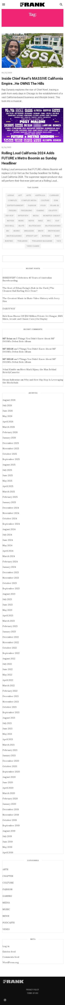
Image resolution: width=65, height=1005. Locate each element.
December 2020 (11, 760)
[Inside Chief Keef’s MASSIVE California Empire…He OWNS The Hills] (32, 50)
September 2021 (11, 712)
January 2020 (9, 804)
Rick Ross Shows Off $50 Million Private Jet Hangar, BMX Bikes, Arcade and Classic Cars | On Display (33, 317)
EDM (56, 200)
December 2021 (11, 696)
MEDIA (6, 902)
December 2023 (11, 572)
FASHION (7, 889)
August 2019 (9, 830)
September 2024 (11, 523)
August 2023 (9, 593)
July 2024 (7, 534)
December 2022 (11, 637)
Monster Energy (51, 215)
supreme (46, 236)
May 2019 (7, 847)
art (20, 195)
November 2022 (11, 642)
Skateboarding (53, 226)
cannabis (54, 195)
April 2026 (8, 421)
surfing (9, 241)
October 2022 (10, 647)
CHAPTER (8, 876)
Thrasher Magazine (42, 241)
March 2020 (9, 793)
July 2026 (7, 405)
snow (41, 231)
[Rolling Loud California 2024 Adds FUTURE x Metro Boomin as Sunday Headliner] (32, 125)
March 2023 (9, 620)
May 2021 (7, 734)
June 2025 (8, 475)
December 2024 (11, 507)
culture (45, 200)
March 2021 (9, 744)
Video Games (33, 246)
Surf (57, 236)
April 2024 (8, 550)
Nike (40, 221)
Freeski (12, 210)
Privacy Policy (32, 989)
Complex (12, 200)
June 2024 (8, 540)
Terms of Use (32, 993)
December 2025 (11, 443)
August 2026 (9, 400)
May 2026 (7, 416)
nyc (49, 221)
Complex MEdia (28, 200)
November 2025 (11, 448)
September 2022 (11, 653)
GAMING (7, 896)
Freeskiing (26, 210)
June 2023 (8, 604)
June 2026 (8, 410)
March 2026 (9, 427)
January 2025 (9, 502)
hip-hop (9, 215)
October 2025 (10, 453)
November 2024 (11, 513)
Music (21, 221)
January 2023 (9, 631)
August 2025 (9, 464)
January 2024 (9, 567)
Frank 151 (54, 205)
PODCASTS (9, 922)
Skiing (16, 231)
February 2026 (10, 432)
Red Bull (9, 226)
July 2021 (7, 723)
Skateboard (35, 226)
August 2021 (9, 717)
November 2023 (11, 577)
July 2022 (7, 664)
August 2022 (9, 658)
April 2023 (8, 615)
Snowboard (54, 231)
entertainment (15, 205)
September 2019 (11, 825)
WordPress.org (11, 962)
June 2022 (8, 669)
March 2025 (9, 491)
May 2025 (7, 480)
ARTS (5, 869)
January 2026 (9, 437)
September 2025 (11, 459)
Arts (28, 195)
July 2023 (7, 599)
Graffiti (52, 210)
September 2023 (11, 588)
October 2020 (10, 766)
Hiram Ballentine (11, 379)
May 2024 (7, 545)
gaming (40, 210)
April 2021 (8, 739)
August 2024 (9, 529)
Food (43, 205)
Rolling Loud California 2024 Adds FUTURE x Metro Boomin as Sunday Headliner (29, 158)
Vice (59, 241)
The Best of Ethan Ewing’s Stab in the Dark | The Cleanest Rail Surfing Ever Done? (28, 289)
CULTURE (8, 882)
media (36, 215)
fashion (32, 205)
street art (31, 236)
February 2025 (10, 497)
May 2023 (7, 610)
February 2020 (10, 798)
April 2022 (8, 680)
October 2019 (10, 820)
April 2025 (8, 486)
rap (57, 221)
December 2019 (11, 809)
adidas (10, 195)
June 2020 (8, 782)
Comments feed (11, 957)
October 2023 (10, 583)
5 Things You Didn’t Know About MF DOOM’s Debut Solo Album (29, 340)
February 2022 (10, 690)
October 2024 (10, 518)
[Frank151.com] (32, 4)
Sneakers (29, 231)
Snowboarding (14, 236)
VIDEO (6, 929)
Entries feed (9, 951)
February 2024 (10, 561)
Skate (21, 226)
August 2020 (9, 777)
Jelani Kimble (9, 369)
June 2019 (8, 841)
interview (23, 215)
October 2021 (10, 707)
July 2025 (7, 470)
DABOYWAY (9, 308)
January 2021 (9, 755)
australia (40, 195)
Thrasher (22, 241)
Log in (6, 946)
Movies (10, 221)
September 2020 (11, 771)
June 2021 (7, 728)
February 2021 (10, 750)
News (31, 221)
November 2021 (11, 701)
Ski (7, 231)
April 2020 (8, 787)
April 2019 (8, 852)
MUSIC (6, 909)
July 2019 (7, 836)
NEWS (6, 916)
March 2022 (9, 685)
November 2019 (11, 814)
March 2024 (9, 556)
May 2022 (7, 674)
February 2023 (10, 626)
